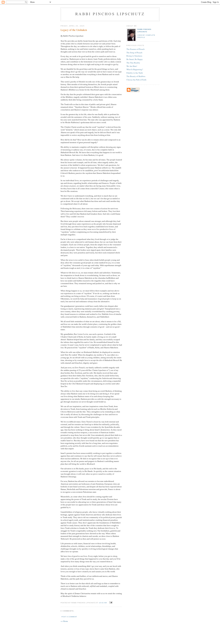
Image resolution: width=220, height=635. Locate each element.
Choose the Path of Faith (136, 79)
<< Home (64, 621)
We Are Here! (131, 66)
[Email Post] (110, 602)
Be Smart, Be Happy (134, 59)
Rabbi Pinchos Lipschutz (110, 13)
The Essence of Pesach (135, 49)
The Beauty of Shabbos (135, 76)
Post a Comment (69, 617)
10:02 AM (103, 603)
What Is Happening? (134, 69)
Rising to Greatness (134, 55)
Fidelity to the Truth (134, 72)
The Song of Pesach (134, 52)
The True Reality (133, 62)
